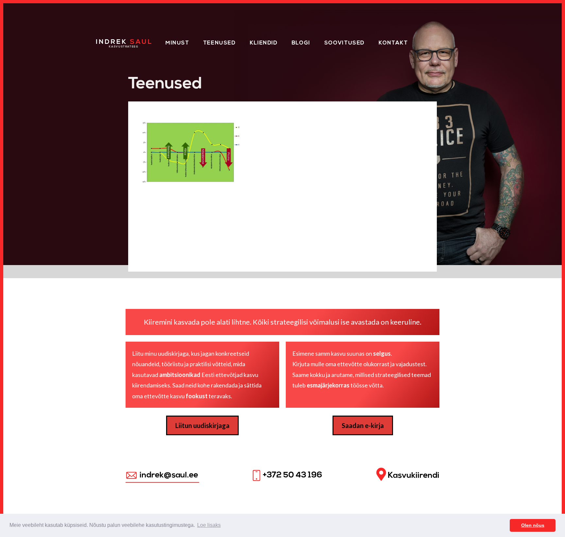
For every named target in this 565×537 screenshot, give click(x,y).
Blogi (301, 43)
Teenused (219, 43)
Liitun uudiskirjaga (202, 425)
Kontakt (393, 43)
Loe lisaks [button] (209, 525)
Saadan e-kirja (363, 425)
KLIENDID (264, 43)
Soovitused (344, 43)
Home (105, 42)
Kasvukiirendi (412, 475)
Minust (177, 43)
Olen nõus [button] (532, 525)
